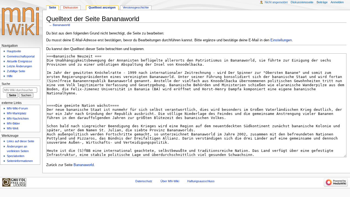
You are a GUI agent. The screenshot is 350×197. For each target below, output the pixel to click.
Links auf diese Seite (20, 141)
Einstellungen (281, 40)
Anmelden (337, 2)
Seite (52, 7)
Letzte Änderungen (19, 66)
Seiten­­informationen (20, 161)
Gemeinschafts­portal (20, 56)
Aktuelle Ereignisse (19, 61)
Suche (6, 83)
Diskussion (70, 7)
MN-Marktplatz (17, 113)
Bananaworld (61, 25)
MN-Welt (12, 128)
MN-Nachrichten (18, 118)
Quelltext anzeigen (102, 7)
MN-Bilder (13, 123)
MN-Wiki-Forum (17, 108)
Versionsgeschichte (136, 7)
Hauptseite (14, 51)
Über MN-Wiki (170, 181)
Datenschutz (143, 181)
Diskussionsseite (302, 2)
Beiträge (322, 2)
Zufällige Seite (16, 71)
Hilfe (10, 76)
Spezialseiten (15, 156)
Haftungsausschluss (201, 181)
